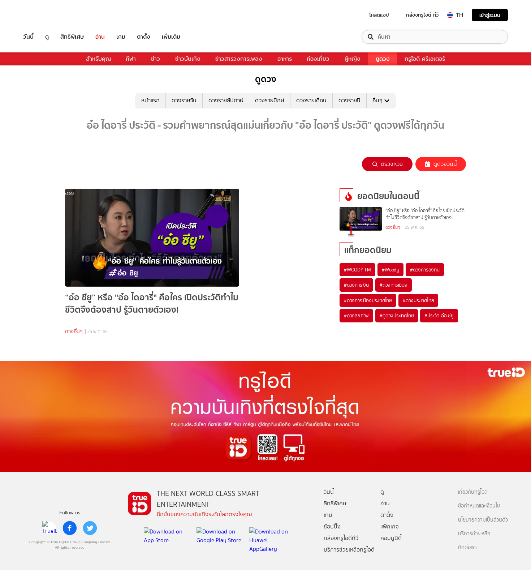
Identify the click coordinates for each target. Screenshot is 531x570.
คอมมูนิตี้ (391, 538)
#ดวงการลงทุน (425, 269)
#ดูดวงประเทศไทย (397, 315)
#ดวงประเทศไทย (418, 300)
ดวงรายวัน (184, 100)
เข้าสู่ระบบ (489, 15)
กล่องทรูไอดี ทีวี (422, 14)
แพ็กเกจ (389, 526)
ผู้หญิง (353, 58)
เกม (120, 37)
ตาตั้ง (143, 37)
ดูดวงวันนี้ (445, 164)
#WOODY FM (357, 269)
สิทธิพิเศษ (72, 37)
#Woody (390, 269)
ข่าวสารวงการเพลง (238, 58)
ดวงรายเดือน (311, 100)
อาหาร (284, 58)
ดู (47, 37)
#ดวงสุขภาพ (356, 315)
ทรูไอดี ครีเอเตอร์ (425, 58)
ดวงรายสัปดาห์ (225, 100)
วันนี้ (28, 37)
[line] (49, 528)
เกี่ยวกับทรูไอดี (473, 492)
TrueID (44, 15)
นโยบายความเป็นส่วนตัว (483, 520)
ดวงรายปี (349, 100)
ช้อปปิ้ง (332, 526)
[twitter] (90, 528)
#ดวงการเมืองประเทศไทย (368, 300)
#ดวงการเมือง (393, 284)
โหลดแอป (379, 14)
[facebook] (69, 528)
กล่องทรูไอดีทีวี (341, 538)
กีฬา (131, 58)
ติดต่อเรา (467, 547)
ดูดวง (383, 58)
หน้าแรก (150, 100)
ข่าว (155, 58)
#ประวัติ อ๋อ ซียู (439, 315)
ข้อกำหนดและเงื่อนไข (479, 506)
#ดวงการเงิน (356, 284)
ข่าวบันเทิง (187, 58)
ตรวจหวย (392, 164)
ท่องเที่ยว (318, 58)
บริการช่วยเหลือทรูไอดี (349, 549)
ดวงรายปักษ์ (269, 100)
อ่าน (100, 37)
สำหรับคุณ (98, 58)
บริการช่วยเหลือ (474, 533)
